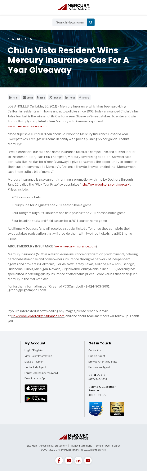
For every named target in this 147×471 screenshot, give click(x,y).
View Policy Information (38, 355)
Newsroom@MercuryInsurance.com (37, 316)
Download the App (35, 378)
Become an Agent (99, 367)
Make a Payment (34, 361)
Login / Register (33, 350)
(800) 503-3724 (98, 395)
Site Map (32, 445)
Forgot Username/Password (41, 372)
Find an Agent (96, 355)
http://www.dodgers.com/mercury (105, 184)
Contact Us (95, 350)
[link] (59, 460)
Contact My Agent (35, 367)
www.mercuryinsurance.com (28, 126)
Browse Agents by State (102, 361)
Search (116, 445)
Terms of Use (102, 445)
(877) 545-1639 (97, 379)
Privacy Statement (81, 445)
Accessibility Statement (53, 445)
